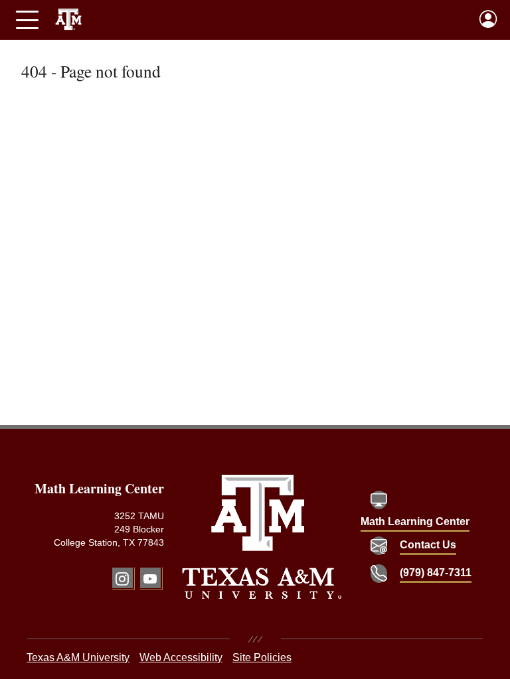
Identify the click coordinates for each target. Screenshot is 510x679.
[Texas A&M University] (262, 537)
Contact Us (428, 544)
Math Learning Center (415, 521)
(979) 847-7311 (435, 572)
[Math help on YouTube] (150, 577)
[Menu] (27, 20)
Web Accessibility (180, 657)
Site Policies (262, 657)
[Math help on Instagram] (122, 577)
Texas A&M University (78, 657)
